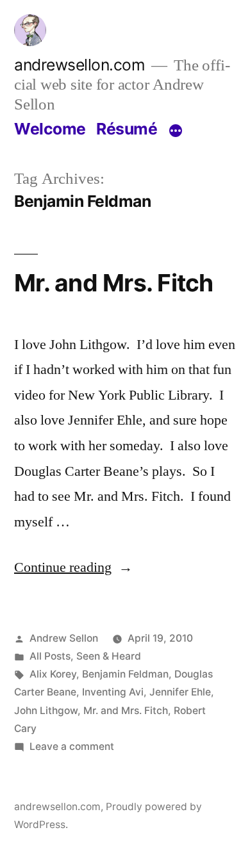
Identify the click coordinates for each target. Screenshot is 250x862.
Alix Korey (52, 674)
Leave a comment (71, 746)
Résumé (126, 128)
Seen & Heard (108, 656)
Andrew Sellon (63, 638)
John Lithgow (46, 710)
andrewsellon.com (79, 64)
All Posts (50, 656)
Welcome (50, 128)
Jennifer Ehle (180, 692)
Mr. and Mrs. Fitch (113, 282)
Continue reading (73, 567)
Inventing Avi (113, 692)
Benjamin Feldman (125, 674)
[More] (175, 131)
